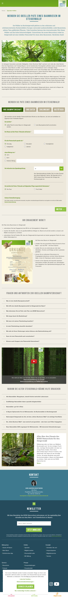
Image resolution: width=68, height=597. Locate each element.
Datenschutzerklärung (10, 202)
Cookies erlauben (25, 586)
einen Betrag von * (10, 152)
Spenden (27, 547)
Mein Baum (6, 550)
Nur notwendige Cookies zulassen (25, 590)
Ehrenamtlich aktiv (30, 553)
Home (3, 10)
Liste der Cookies (25, 579)
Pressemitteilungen (30, 565)
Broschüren (6, 565)
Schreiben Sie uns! (51, 547)
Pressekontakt (28, 568)
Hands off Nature (7, 547)
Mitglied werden (29, 550)
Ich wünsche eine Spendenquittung (15, 168)
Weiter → (60, 209)
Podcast (5, 568)
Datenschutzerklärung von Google (34, 379)
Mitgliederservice (51, 553)
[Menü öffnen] (2, 3)
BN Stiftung (28, 556)
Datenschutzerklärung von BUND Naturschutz (34, 381)
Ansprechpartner (51, 550)
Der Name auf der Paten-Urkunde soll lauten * (18, 132)
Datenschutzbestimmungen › (25, 581)
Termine (48, 556)
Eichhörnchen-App (8, 553)
